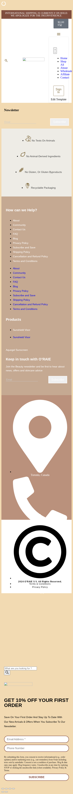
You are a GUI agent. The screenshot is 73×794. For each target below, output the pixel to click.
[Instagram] (28, 515)
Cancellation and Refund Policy (30, 256)
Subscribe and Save (24, 247)
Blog (15, 238)
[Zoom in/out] (2, 788)
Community (19, 224)
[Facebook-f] (33, 515)
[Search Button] (6, 61)
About (16, 220)
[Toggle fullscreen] (6, 788)
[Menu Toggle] (55, 50)
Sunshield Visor (21, 329)
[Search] (7, 672)
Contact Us (19, 229)
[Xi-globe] (45, 515)
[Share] (10, 788)
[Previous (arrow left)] (2, 791)
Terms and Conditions (25, 261)
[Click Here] (59, 34)
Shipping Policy (21, 251)
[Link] (39, 515)
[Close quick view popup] (2, 8)
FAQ (15, 233)
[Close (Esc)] (13, 788)
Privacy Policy (20, 243)
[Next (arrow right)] (6, 791)
